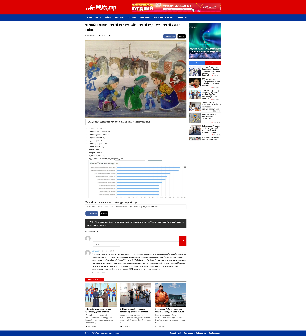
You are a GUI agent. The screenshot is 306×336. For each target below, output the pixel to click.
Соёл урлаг (132, 17)
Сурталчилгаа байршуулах (195, 333)
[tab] (197, 63)
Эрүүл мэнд (145, 17)
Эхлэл (89, 17)
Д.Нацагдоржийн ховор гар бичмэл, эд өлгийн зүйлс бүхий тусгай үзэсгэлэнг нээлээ (134, 311)
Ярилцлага (119, 17)
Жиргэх (182, 36)
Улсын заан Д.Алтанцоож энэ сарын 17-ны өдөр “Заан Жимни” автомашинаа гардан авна (170, 311)
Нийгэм (108, 17)
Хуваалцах (170, 36)
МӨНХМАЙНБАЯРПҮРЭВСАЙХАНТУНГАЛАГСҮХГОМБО (107, 207)
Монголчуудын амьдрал (163, 17)
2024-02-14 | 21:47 (108, 251)
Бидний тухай (175, 333)
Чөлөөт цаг (182, 17)
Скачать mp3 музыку (120, 269)
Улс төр (98, 17)
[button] (176, 9)
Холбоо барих (214, 333)
